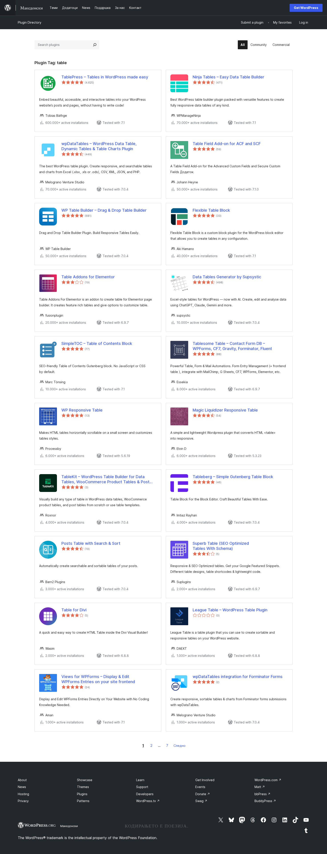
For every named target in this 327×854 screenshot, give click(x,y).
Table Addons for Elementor (88, 276)
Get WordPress (306, 8)
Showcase (84, 780)
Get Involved (204, 780)
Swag (201, 801)
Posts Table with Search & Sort (90, 543)
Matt (259, 787)
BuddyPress (265, 801)
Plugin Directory (29, 22)
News (22, 787)
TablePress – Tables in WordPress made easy (104, 77)
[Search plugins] (94, 44)
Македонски (69, 826)
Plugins (82, 794)
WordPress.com (267, 780)
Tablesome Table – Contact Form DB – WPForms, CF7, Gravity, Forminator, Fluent (232, 346)
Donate (202, 794)
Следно (180, 746)
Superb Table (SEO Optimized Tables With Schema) (221, 546)
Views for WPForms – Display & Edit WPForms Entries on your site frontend (98, 679)
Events (200, 787)
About (22, 780)
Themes (83, 787)
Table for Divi (74, 610)
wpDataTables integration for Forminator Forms (238, 676)
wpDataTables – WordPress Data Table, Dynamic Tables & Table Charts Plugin (99, 146)
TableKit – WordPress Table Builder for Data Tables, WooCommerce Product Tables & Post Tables (105, 479)
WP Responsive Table (82, 410)
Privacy (23, 801)
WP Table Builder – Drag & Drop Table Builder (104, 210)
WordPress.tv (148, 801)
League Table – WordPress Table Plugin (230, 610)
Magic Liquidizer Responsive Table (225, 410)
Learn (140, 780)
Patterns (83, 801)
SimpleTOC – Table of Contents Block (96, 343)
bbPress (262, 794)
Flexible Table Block (211, 210)
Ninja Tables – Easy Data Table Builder (228, 77)
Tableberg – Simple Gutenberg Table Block (233, 476)
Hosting (23, 794)
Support (142, 787)
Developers (144, 794)
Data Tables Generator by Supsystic (227, 276)
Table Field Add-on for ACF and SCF (227, 143)
